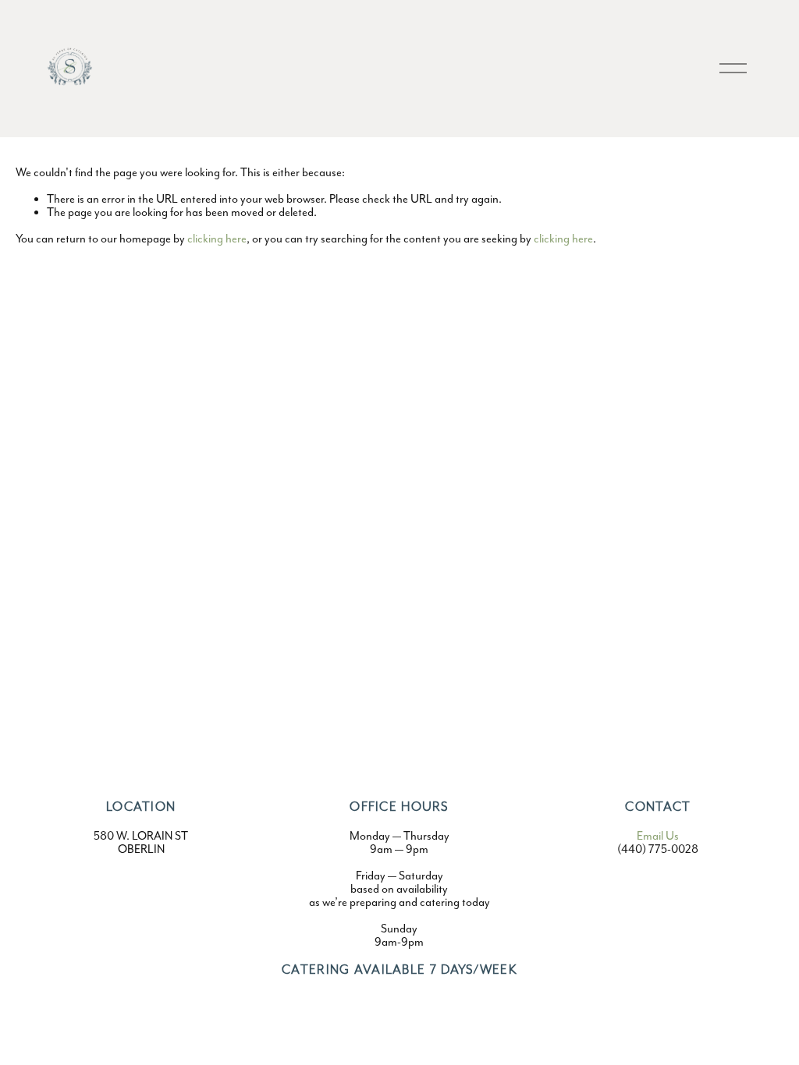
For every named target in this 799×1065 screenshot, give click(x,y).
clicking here (217, 239)
